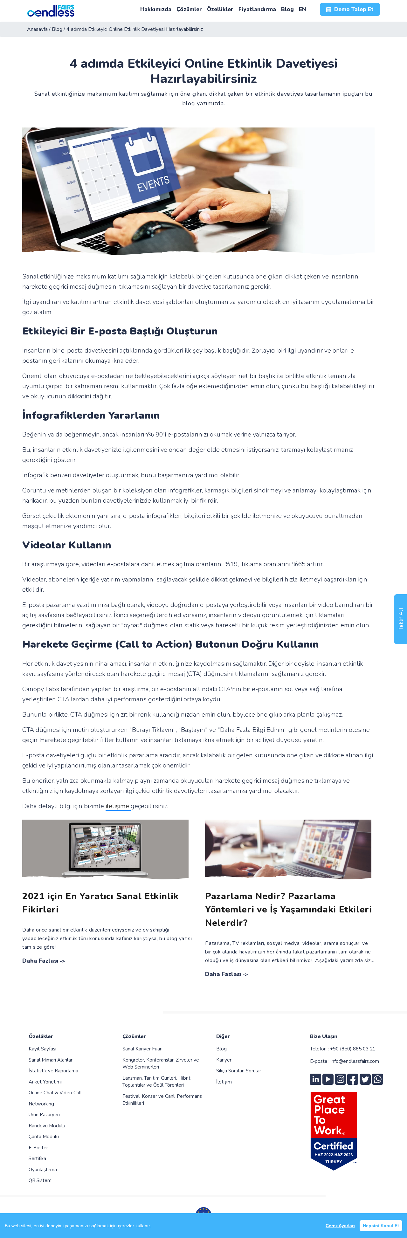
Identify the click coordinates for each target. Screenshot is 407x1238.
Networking (41, 1104)
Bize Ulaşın (323, 1036)
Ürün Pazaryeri (44, 1114)
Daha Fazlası (40, 961)
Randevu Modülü (47, 1126)
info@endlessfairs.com (355, 1061)
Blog (221, 1049)
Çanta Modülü (44, 1136)
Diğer (223, 1036)
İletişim (224, 1082)
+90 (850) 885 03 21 (353, 1049)
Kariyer (223, 1060)
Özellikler (41, 1036)
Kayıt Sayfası (42, 1049)
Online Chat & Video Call (55, 1093)
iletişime (118, 806)
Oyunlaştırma (43, 1169)
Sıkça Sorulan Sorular (238, 1071)
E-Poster (38, 1148)
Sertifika (37, 1158)
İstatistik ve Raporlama (53, 1071)
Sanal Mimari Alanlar (50, 1060)
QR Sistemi (40, 1180)
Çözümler (134, 1036)
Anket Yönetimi (45, 1082)
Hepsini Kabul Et (381, 1225)
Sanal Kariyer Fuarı (142, 1049)
